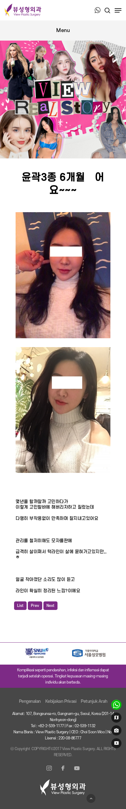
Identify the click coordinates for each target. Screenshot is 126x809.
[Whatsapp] (97, 11)
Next (50, 606)
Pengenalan (30, 701)
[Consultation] (115, 706)
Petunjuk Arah (94, 701)
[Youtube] (77, 771)
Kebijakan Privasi (60, 701)
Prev (35, 606)
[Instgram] (49, 771)
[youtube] (115, 744)
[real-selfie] (115, 731)
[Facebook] (63, 771)
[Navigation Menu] (118, 10)
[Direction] (115, 719)
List (20, 606)
